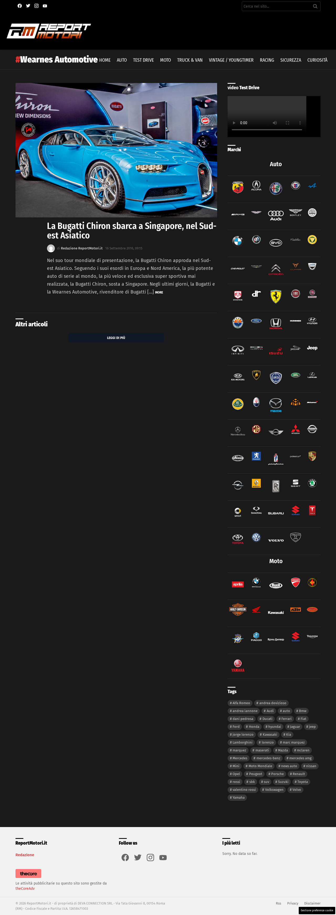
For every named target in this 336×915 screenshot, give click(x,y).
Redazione (24, 855)
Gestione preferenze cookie (317, 910)
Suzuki (283, 782)
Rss (278, 903)
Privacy (292, 903)
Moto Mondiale (260, 766)
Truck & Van (190, 60)
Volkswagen (274, 790)
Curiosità (317, 60)
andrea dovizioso (272, 703)
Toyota (302, 782)
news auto (289, 766)
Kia (288, 734)
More (159, 292)
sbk (252, 782)
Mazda (283, 750)
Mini (236, 766)
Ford (236, 727)
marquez (239, 750)
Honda (254, 727)
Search (315, 7)
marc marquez (294, 742)
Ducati (267, 719)
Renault (299, 774)
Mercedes (240, 758)
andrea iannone (245, 711)
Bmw (302, 711)
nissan (311, 766)
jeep (312, 727)
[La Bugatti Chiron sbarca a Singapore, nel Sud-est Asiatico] (116, 150)
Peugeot (255, 774)
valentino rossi (244, 790)
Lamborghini (243, 742)
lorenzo (268, 742)
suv (266, 782)
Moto (165, 60)
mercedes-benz (268, 758)
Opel (236, 774)
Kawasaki (270, 734)
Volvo (296, 790)
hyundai (274, 727)
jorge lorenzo (243, 734)
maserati (262, 750)
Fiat (303, 719)
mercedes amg (300, 758)
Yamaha (239, 797)
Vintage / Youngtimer (231, 60)
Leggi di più (116, 338)
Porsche (277, 774)
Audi (270, 711)
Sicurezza (290, 60)
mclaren (303, 750)
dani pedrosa (243, 719)
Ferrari (286, 719)
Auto (122, 60)
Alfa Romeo (241, 703)
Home (105, 60)
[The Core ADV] (28, 878)
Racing (267, 60)
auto (286, 711)
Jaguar (295, 727)
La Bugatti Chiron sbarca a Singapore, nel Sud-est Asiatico (132, 231)
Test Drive (143, 60)
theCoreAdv (25, 888)
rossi (236, 782)
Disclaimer (312, 903)
